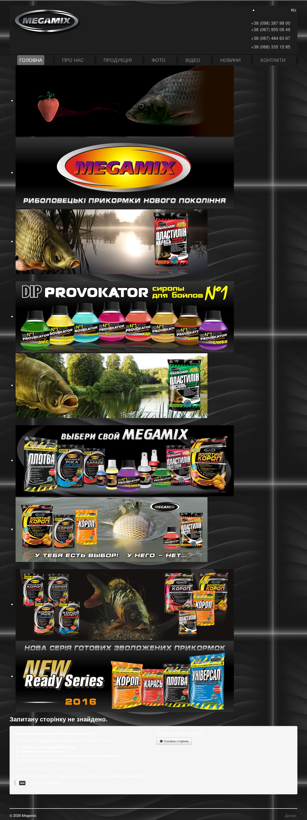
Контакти (272, 59)
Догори (290, 815)
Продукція (118, 59)
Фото (158, 59)
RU (293, 9)
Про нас (73, 59)
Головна (30, 59)
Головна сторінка (176, 741)
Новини (230, 59)
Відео (192, 59)
